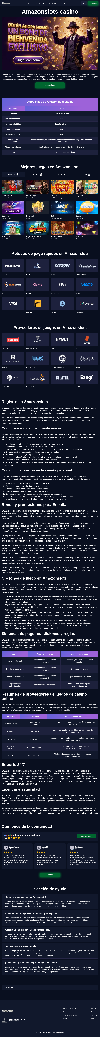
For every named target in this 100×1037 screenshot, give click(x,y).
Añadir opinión (86, 836)
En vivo (36, 174)
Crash (60, 174)
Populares (11, 174)
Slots (85, 174)
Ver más (50, 875)
